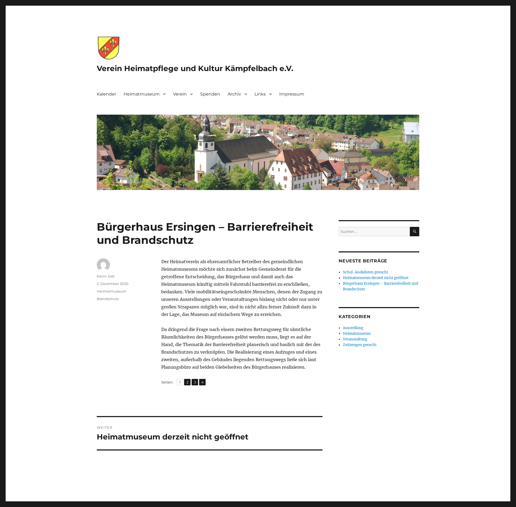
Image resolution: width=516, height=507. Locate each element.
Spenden (210, 94)
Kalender (106, 94)
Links (260, 94)
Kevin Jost (105, 276)
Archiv (234, 94)
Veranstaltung (355, 339)
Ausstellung (353, 328)
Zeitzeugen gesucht (360, 345)
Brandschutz (108, 299)
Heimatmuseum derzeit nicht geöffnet (375, 278)
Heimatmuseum (142, 94)
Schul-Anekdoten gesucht (365, 272)
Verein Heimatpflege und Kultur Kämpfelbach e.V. (195, 68)
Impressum (291, 94)
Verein (180, 94)
